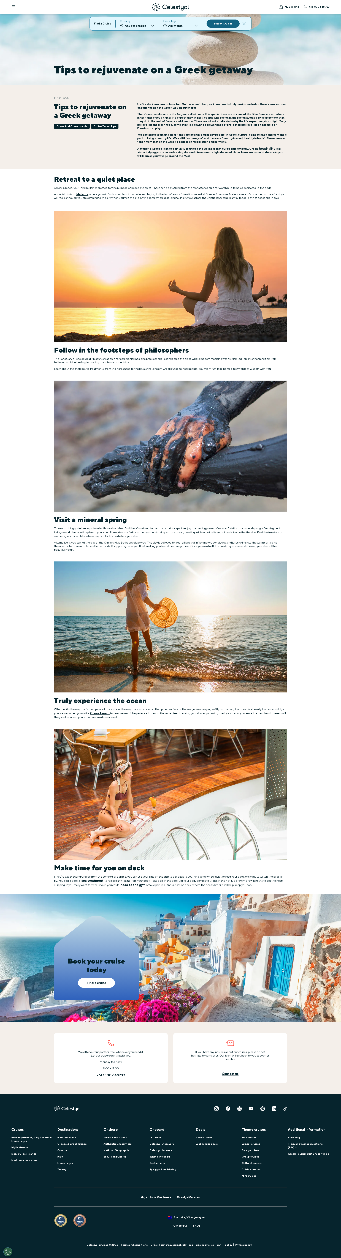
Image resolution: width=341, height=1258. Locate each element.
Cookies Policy (205, 1244)
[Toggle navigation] (13, 7)
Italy (60, 1156)
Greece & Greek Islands (71, 1143)
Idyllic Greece (19, 1147)
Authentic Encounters (117, 1143)
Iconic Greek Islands (23, 1153)
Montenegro (65, 1163)
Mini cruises (249, 1175)
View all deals (204, 1137)
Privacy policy (243, 1244)
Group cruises (250, 1156)
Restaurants (157, 1163)
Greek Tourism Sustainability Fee (308, 1153)
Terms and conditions (134, 1244)
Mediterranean (66, 1137)
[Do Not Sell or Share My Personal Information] (7, 1251)
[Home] (170, 7)
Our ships (155, 1137)
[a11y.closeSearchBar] (244, 24)
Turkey (61, 1169)
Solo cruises (249, 1137)
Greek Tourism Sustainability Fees (171, 1244)
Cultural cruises (251, 1163)
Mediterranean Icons (24, 1160)
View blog (294, 1137)
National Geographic (116, 1150)
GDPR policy (224, 1244)
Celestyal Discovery (162, 1143)
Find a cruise (96, 983)
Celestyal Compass (188, 1197)
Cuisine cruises (251, 1169)
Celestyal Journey (161, 1150)
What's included (160, 1156)
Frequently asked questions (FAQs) (305, 1145)
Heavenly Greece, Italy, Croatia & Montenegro (31, 1139)
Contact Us (180, 1225)
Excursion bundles (115, 1156)
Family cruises (250, 1150)
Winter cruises (251, 1143)
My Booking (292, 6)
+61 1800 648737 (111, 1075)
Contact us (230, 1074)
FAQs (196, 1225)
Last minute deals (207, 1143)
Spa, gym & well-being (163, 1169)
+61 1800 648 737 (319, 6)
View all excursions (115, 1137)
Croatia (62, 1150)
